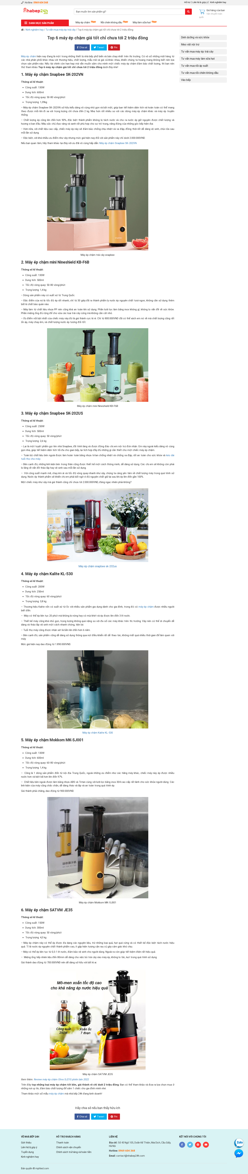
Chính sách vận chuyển (68, 1147)
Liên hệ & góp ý (200, 2)
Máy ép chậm (83, 22)
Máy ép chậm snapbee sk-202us (97, 566)
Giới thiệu (26, 1142)
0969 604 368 (40, 2)
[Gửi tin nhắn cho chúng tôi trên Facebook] (238, 1153)
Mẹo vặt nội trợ (190, 44)
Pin (115, 47)
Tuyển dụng (27, 1152)
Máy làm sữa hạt (142, 22)
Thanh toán (62, 1142)
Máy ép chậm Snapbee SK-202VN (118, 143)
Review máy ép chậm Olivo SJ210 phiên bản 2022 (61, 1079)
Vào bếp (186, 80)
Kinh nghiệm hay (218, 2)
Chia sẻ (83, 47)
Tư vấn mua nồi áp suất (194, 65)
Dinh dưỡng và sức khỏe (195, 37)
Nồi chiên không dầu (111, 22)
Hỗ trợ (187, 2)
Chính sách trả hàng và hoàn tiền (73, 1152)
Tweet (100, 47)
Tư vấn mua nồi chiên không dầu (199, 72)
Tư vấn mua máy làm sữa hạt (198, 58)
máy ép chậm (146, 606)
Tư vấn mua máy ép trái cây (60, 29)
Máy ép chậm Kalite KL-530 (97, 732)
